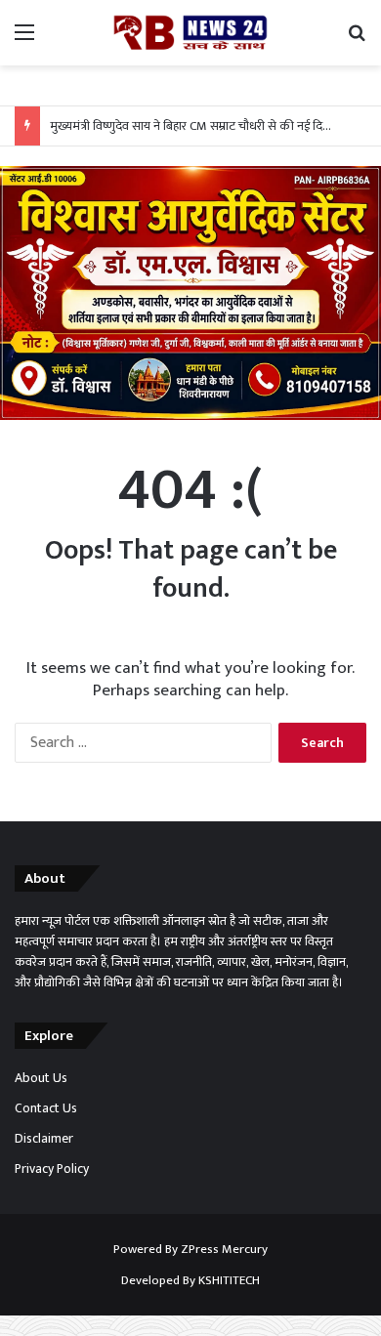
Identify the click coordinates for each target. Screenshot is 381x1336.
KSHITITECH (229, 1280)
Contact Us (46, 1108)
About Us (41, 1078)
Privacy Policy (52, 1169)
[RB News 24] (190, 33)
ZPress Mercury (224, 1249)
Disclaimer (44, 1138)
